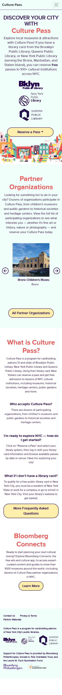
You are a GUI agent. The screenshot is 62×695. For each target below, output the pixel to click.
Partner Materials (12, 619)
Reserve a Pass (28, 132)
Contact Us (9, 616)
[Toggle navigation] (56, 5)
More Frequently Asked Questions (31, 511)
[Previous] (5, 271)
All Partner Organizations (31, 313)
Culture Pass (12, 5)
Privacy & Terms (28, 616)
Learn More (31, 586)
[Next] (56, 271)
